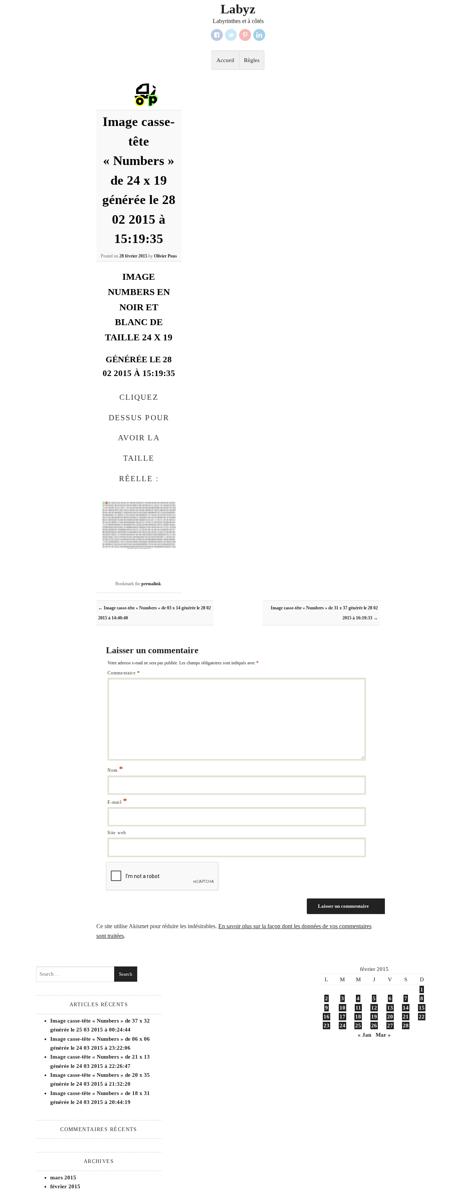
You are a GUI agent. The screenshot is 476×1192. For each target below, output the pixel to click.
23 (326, 1026)
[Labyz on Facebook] (217, 35)
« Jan (364, 1035)
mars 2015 (63, 1177)
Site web (116, 832)
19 (374, 1017)
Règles (252, 60)
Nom (115, 770)
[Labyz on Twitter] (231, 35)
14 (406, 1008)
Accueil (225, 60)
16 (326, 1017)
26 (374, 1026)
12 (374, 1008)
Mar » (383, 1035)
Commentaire (123, 673)
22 (422, 1017)
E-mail (117, 802)
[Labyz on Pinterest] (245, 35)
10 (342, 1008)
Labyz (238, 9)
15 (422, 1008)
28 (406, 1026)
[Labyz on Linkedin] (259, 35)
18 (358, 1017)
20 (390, 1017)
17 (342, 1017)
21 (406, 1017)
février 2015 (65, 1186)
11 (358, 1008)
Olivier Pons (165, 256)
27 (390, 1026)
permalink (151, 583)
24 (342, 1026)
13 (390, 1008)
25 (358, 1026)
